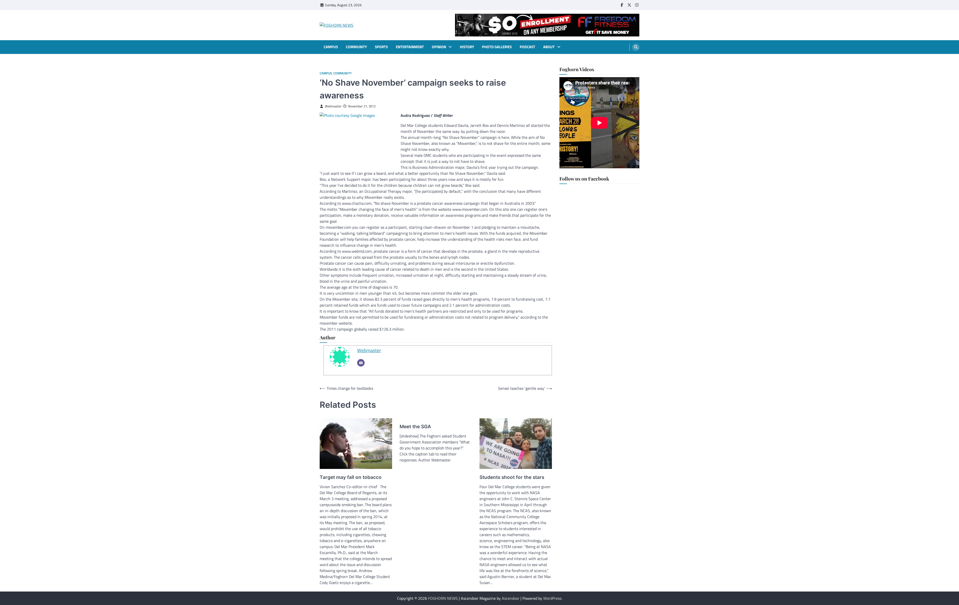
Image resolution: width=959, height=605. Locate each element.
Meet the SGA (415, 426)
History (467, 47)
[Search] (636, 47)
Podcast (527, 47)
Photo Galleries (497, 47)
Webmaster (333, 106)
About (549, 47)
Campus (331, 47)
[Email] (361, 363)
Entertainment (410, 47)
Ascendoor (510, 598)
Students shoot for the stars (512, 477)
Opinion (439, 47)
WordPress (552, 598)
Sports (381, 47)
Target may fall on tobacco (351, 477)
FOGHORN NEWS (443, 598)
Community (356, 47)
